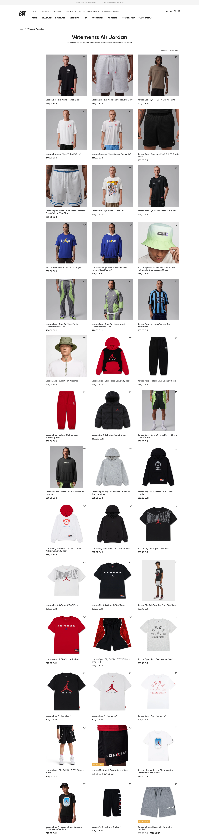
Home (21, 29)
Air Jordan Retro (53, 25)
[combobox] (34, 11)
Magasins (57, 11)
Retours (82, 11)
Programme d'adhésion (110, 11)
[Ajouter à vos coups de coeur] (84, 57)
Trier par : (164, 51)
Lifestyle (76, 25)
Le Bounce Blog (45, 11)
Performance (24, 25)
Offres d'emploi (93, 11)
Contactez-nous (70, 11)
